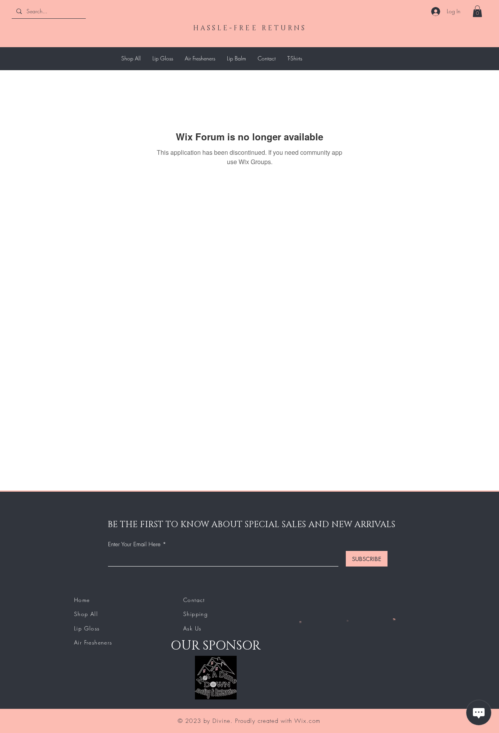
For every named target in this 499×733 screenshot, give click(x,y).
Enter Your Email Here (134, 544)
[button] (477, 11)
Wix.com (307, 721)
